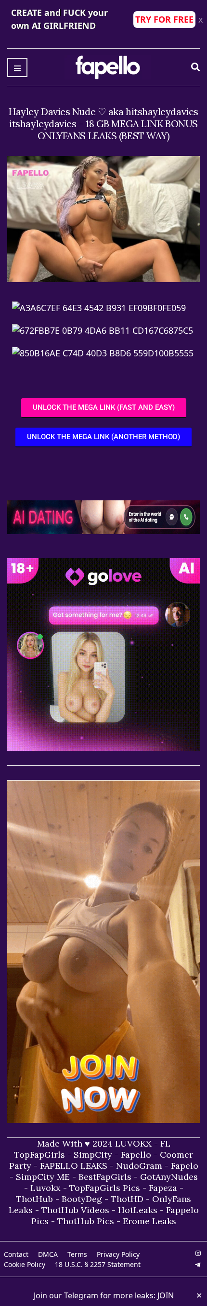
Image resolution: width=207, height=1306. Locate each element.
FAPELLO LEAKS (73, 1165)
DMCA (48, 1254)
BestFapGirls (104, 1176)
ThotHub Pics (85, 1221)
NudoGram (139, 1165)
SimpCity (93, 1154)
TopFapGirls (39, 1154)
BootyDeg (82, 1198)
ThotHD (127, 1198)
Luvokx (45, 1187)
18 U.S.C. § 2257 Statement (98, 1264)
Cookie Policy (24, 1264)
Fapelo (184, 1165)
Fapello (136, 1154)
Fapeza (163, 1187)
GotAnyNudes (169, 1176)
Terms (77, 1254)
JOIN (165, 1295)
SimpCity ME (43, 1176)
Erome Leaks (149, 1221)
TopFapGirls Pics (104, 1187)
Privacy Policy (118, 1254)
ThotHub (34, 1198)
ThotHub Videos (75, 1209)
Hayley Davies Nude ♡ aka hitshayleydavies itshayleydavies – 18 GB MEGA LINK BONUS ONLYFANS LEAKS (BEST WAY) (103, 123)
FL (165, 1143)
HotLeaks (137, 1209)
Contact (16, 1254)
